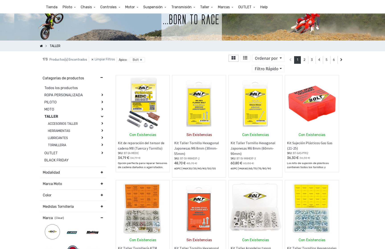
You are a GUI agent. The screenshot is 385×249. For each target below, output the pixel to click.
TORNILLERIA (57, 145)
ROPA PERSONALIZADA (63, 95)
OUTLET (51, 153)
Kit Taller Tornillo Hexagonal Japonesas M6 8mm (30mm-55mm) (196, 148)
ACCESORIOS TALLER (63, 124)
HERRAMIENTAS (59, 131)
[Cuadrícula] (233, 58)
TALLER (51, 116)
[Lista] (245, 58)
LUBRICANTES (58, 138)
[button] (268, 58)
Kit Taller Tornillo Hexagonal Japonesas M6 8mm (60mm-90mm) (253, 148)
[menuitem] (51, 7)
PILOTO (50, 102)
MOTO (49, 109)
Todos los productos (61, 88)
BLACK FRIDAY (56, 160)
